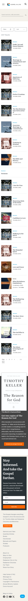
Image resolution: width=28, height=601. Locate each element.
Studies (5, 543)
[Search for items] (25, 15)
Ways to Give (7, 555)
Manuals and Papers (9, 541)
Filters (4, 29)
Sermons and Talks (9, 531)
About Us (6, 553)
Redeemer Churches (9, 562)
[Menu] (3, 4)
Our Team (6, 565)
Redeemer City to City (10, 560)
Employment (7, 558)
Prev (3, 359)
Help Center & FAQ (9, 574)
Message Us (7, 577)
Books (5, 536)
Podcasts (6, 546)
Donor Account (8, 586)
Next (3, 362)
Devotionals (7, 539)
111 (21, 359)
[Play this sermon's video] (6, 159)
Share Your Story (8, 567)
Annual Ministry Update (10, 584)
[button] (4, 597)
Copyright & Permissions (11, 581)
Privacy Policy (7, 579)
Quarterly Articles (8, 534)
